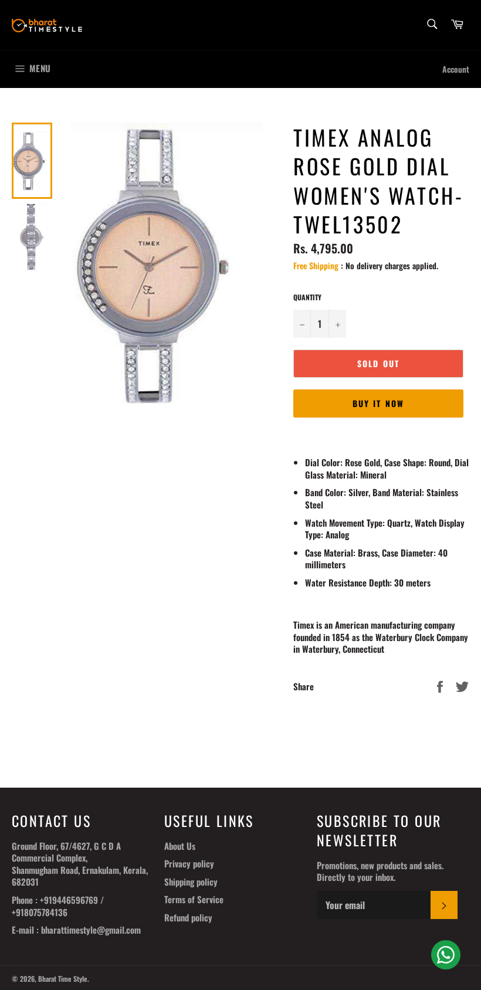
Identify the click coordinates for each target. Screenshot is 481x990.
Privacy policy (189, 863)
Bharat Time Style (62, 979)
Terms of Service (193, 899)
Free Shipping (315, 265)
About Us (179, 845)
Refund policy (188, 917)
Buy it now (378, 403)
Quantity (307, 297)
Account (455, 69)
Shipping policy (191, 881)
